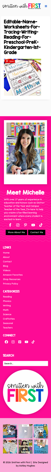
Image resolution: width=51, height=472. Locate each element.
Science (7, 314)
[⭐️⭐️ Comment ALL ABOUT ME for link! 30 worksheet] (41, 431)
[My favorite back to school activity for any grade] (25, 431)
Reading (7, 296)
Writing (7, 305)
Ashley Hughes (27, 465)
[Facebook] (10, 225)
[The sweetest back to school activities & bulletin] (41, 447)
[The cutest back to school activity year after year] (10, 431)
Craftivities (9, 318)
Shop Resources (11, 279)
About (6, 257)
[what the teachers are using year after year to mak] (25, 447)
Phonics (7, 301)
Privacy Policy (10, 283)
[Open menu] (46, 6)
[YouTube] (33, 225)
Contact (7, 261)
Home (6, 252)
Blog (5, 266)
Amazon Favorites (13, 274)
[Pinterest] (25, 225)
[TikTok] (33, 341)
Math (6, 310)
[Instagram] (18, 225)
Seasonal (8, 323)
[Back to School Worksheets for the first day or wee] (10, 447)
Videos (6, 270)
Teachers (8, 327)
